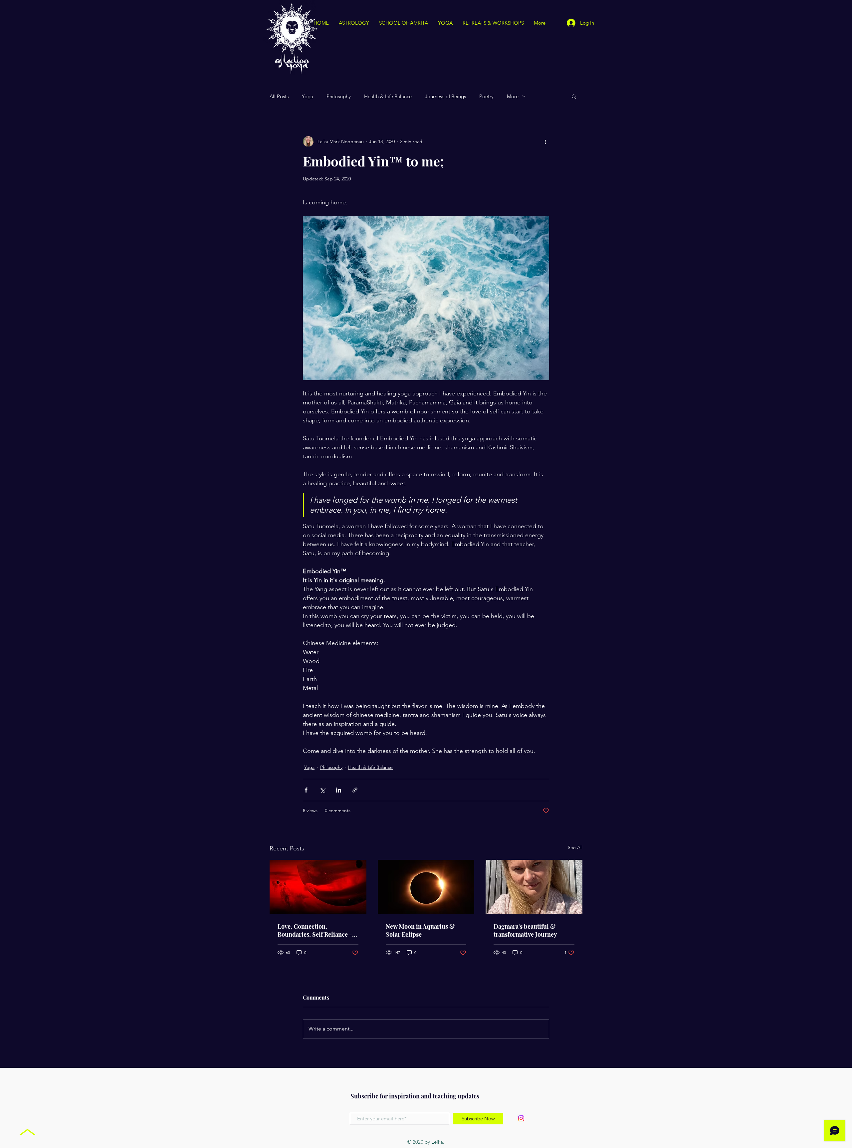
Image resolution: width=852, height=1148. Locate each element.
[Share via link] (355, 790)
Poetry (486, 96)
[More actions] (545, 141)
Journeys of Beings (445, 96)
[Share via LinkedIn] (338, 790)
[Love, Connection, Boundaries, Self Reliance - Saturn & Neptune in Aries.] (318, 887)
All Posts (279, 96)
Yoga (307, 96)
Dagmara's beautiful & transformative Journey (525, 930)
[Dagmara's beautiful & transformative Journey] (534, 887)
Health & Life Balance (388, 96)
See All (575, 847)
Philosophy (338, 96)
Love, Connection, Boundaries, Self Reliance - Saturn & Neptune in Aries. (315, 930)
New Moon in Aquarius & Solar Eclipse (420, 930)
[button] (574, 96)
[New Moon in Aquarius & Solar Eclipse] (426, 887)
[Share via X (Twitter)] (322, 790)
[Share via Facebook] (306, 790)
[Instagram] (521, 1118)
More (513, 96)
